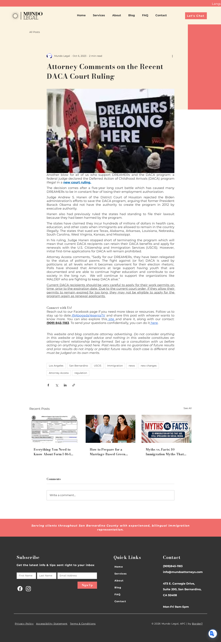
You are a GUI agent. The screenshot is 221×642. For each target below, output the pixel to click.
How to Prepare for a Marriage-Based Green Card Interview (107, 451)
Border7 (197, 623)
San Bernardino (78, 365)
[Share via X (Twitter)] (56, 385)
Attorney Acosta (59, 372)
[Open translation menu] (213, 634)
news (132, 365)
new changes (149, 365)
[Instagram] (28, 588)
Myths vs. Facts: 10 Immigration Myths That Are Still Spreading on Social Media (165, 451)
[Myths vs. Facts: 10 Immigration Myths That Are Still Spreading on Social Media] (166, 429)
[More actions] (172, 56)
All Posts (34, 32)
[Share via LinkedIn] (65, 385)
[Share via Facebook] (48, 385)
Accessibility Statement (52, 623)
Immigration (115, 365)
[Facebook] (20, 588)
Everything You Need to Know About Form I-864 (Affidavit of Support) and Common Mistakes (53, 451)
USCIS (97, 365)
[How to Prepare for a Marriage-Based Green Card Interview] (111, 429)
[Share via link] (73, 385)
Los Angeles (56, 365)
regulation (80, 372)
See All (188, 408)
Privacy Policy (24, 623)
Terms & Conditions (83, 623)
